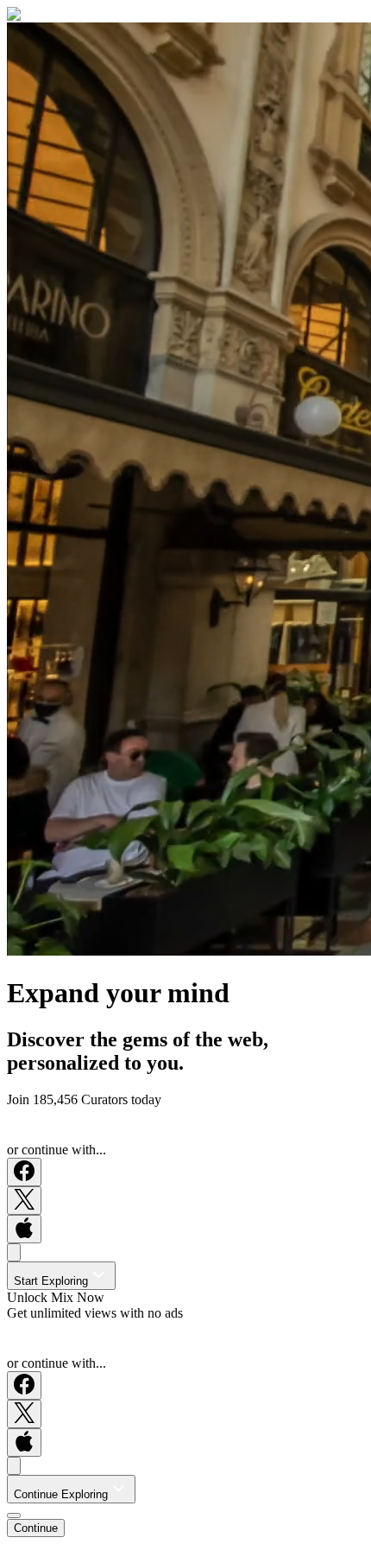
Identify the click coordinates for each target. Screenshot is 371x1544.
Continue (36, 1528)
